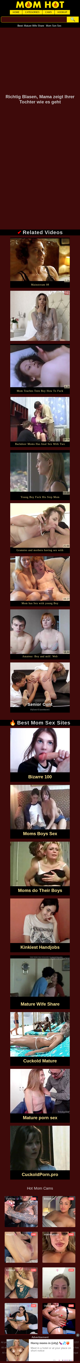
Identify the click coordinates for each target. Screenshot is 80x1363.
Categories (32, 12)
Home (16, 12)
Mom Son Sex (53, 25)
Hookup (62, 12)
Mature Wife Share (34, 25)
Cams (48, 12)
